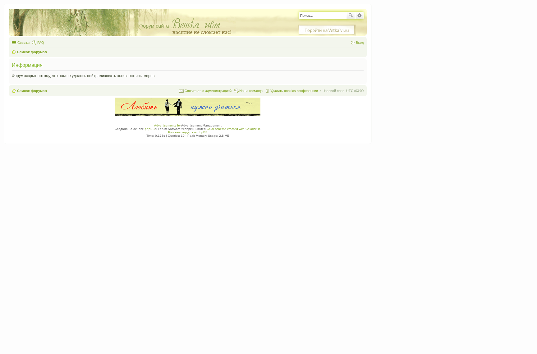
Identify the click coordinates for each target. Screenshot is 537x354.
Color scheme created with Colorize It (233, 129)
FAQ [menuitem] (40, 42)
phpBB (150, 129)
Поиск (350, 15)
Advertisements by (167, 125)
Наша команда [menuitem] (251, 91)
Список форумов (32, 91)
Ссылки (23, 42)
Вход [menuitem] (360, 42)
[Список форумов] (125, 22)
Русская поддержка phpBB (188, 132)
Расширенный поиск (359, 15)
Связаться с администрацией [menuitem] (208, 91)
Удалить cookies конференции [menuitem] (294, 91)
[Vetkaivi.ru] (327, 30)
